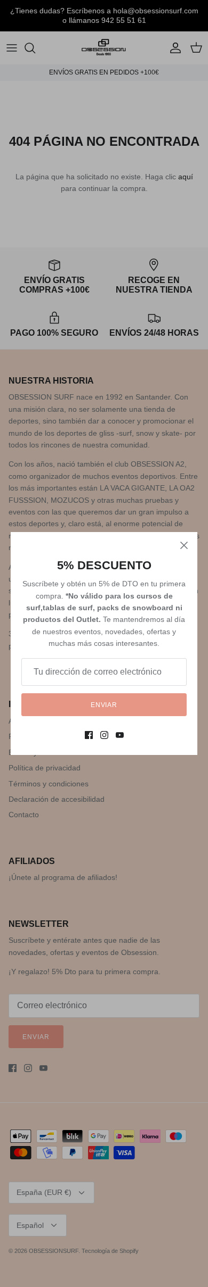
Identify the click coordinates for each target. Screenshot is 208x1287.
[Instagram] (104, 735)
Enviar (104, 705)
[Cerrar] (184, 545)
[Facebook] (89, 735)
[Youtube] (120, 735)
